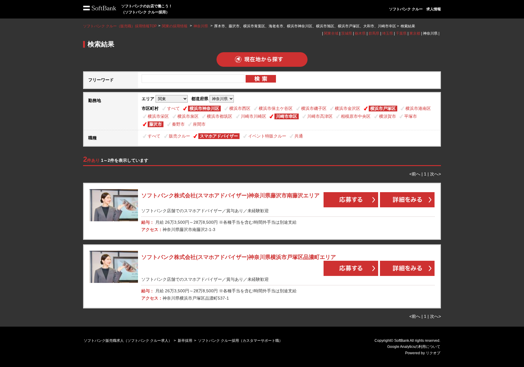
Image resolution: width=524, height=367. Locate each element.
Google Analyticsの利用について (413, 347)
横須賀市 (387, 116)
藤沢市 (155, 124)
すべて (173, 108)
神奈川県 (200, 26)
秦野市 (178, 124)
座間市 (199, 124)
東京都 (414, 33)
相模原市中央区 (356, 116)
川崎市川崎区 (253, 116)
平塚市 (410, 116)
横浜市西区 (239, 108)
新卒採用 (185, 340)
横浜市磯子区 (314, 108)
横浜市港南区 (418, 108)
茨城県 (346, 33)
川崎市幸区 (286, 116)
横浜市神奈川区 (204, 108)
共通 (298, 136)
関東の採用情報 (175, 26)
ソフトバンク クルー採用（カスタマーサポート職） (240, 340)
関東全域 (331, 33)
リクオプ (433, 353)
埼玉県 (387, 33)
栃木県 (360, 33)
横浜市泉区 (188, 116)
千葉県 (401, 33)
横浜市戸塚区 (383, 108)
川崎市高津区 (320, 116)
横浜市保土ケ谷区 (276, 108)
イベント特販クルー (267, 136)
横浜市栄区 (158, 116)
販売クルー (179, 136)
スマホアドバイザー (219, 136)
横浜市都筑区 (219, 116)
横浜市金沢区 (347, 108)
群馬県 (373, 33)
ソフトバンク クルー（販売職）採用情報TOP (120, 26)
